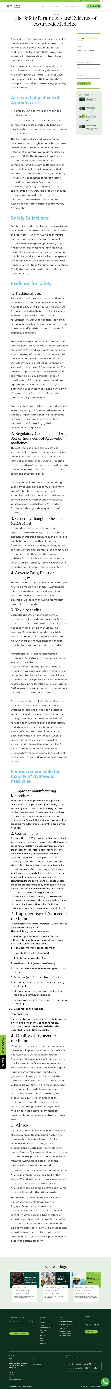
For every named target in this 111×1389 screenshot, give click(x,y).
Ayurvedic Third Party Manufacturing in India (66, 1334)
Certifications (43, 1330)
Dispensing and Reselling (66, 1331)
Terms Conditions (95, 1386)
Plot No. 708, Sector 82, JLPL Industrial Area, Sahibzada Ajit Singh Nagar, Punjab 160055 (18, 1365)
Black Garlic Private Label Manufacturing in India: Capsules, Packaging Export (91, 100)
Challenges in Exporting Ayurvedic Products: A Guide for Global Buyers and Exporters (91, 127)
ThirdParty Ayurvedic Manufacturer (55, 1289)
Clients (81, 6)
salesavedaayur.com (15, 1380)
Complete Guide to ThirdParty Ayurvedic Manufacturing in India (91, 108)
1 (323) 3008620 (36, 1364)
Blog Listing (73, 6)
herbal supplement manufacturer (84, 1289)
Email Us (3, 1062)
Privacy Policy (84, 1386)
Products (57, 6)
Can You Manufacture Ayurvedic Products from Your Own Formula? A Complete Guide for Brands (91, 117)
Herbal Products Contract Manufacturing (67, 1325)
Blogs (41, 1338)
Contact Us (43, 1343)
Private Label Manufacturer (20, 1289)
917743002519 (12, 1372)
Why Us (50, 6)
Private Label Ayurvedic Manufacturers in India (66, 1321)
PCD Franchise (43, 1333)
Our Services (65, 6)
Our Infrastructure (45, 1328)
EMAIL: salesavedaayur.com (94, 0)
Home (41, 1320)
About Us (43, 6)
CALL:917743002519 (76, 0)
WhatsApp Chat (3, 1045)
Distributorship (63, 1328)
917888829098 (84, 0)
